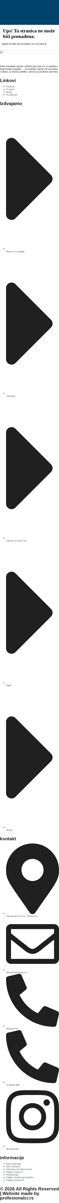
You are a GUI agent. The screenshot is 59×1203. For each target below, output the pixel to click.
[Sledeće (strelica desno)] (53, 601)
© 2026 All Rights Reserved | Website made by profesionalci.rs (29, 1193)
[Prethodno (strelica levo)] (5, 601)
